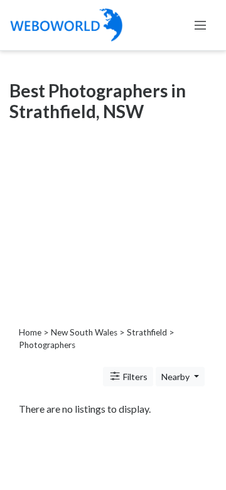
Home (30, 332)
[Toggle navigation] (200, 25)
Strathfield (147, 332)
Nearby (176, 376)
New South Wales (84, 332)
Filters (134, 376)
